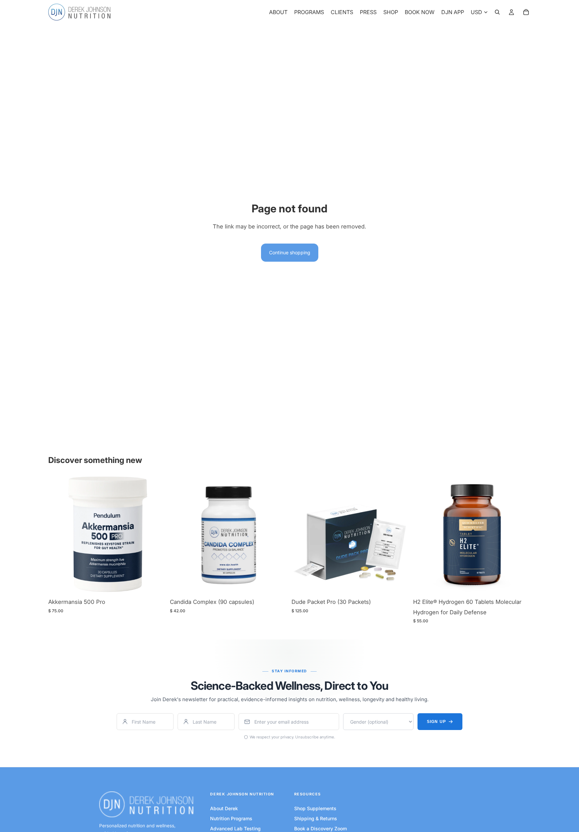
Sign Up (436, 721)
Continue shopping (289, 252)
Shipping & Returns (315, 818)
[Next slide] (277, 535)
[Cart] (526, 12)
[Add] (155, 584)
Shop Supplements (315, 808)
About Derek (224, 808)
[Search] (497, 12)
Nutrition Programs (231, 818)
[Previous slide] (180, 535)
